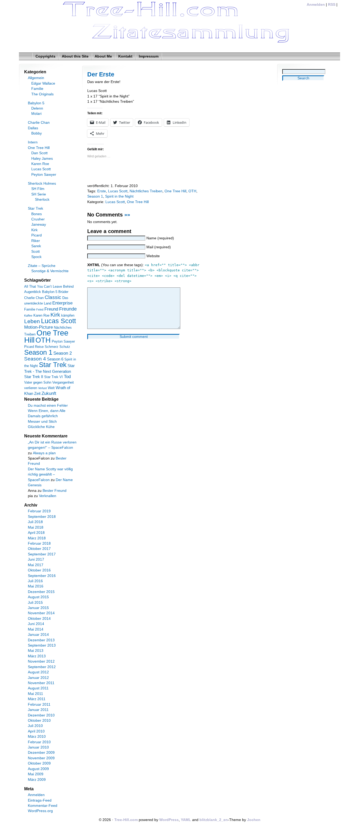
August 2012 (38, 672)
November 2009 (41, 758)
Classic (53, 297)
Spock (36, 257)
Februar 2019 (39, 511)
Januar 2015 (38, 608)
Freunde (68, 309)
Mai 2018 (35, 527)
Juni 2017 (36, 559)
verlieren (30, 388)
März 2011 (36, 699)
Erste (101, 191)
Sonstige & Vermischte (50, 271)
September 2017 (42, 554)
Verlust (42, 388)
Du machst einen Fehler (48, 405)
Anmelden (316, 5)
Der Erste (100, 74)
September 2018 (42, 517)
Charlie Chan (39, 123)
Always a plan (44, 453)
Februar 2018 (39, 543)
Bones (36, 214)
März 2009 (37, 780)
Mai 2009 (35, 774)
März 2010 (37, 737)
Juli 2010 (35, 726)
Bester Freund (54, 491)
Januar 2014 (38, 635)
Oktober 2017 (39, 549)
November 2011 (41, 683)
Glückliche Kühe (41, 427)
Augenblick (32, 292)
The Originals (42, 94)
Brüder (63, 292)
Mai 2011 (35, 694)
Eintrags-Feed (40, 800)
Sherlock (42, 200)
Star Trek (35, 208)
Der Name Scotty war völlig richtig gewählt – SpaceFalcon (50, 474)
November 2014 (41, 613)
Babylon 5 (36, 103)
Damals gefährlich (43, 416)
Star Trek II (33, 376)
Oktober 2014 (39, 619)
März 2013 (37, 656)
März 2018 (37, 538)
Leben (32, 321)
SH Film (37, 189)
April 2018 (36, 533)
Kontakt (125, 56)
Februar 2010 (39, 742)
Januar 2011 (38, 710)
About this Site (75, 56)
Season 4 (35, 359)
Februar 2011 (39, 704)
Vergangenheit (63, 382)
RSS (331, 5)
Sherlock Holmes (42, 183)
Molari (36, 114)
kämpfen (67, 315)
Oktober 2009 (39, 763)
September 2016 (42, 576)
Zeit (37, 393)
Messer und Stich (42, 422)
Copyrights (45, 56)
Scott (35, 252)
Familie (37, 89)
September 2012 (42, 667)
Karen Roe (40, 164)
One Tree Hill (175, 191)
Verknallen (47, 496)
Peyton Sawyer (43, 175)
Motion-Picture (38, 327)
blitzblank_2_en (213, 820)
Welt (51, 388)
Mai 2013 (35, 651)
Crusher (38, 219)
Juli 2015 (35, 603)
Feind (39, 309)
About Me (103, 56)
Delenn (37, 108)
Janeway (38, 224)
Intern (33, 142)
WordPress (169, 820)
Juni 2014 (36, 624)
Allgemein (36, 78)
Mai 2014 (35, 629)
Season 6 (55, 359)
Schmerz (51, 347)
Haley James (42, 159)
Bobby (36, 133)
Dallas (33, 128)
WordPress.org (40, 811)
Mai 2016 (35, 586)
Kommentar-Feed (42, 806)
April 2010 (36, 731)
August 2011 (38, 688)
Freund (51, 309)
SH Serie (38, 194)
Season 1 (95, 196)
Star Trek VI (53, 377)
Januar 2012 (38, 678)
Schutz (64, 347)
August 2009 (38, 769)
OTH (192, 191)
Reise (39, 347)
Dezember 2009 (41, 753)
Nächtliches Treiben (146, 191)
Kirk (34, 230)
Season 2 (62, 353)
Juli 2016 (35, 581)
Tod (67, 376)
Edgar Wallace (43, 83)
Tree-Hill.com (126, 820)
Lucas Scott (117, 191)
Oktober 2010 (39, 720)
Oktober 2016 (39, 570)
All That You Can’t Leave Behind (49, 286)
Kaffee (28, 315)
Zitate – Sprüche (41, 266)
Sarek (36, 246)
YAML (186, 820)
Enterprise (62, 303)
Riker (35, 241)
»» (127, 215)
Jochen (253, 820)
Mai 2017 (35, 565)
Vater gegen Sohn (37, 382)
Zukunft (49, 393)
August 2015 (38, 597)
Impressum (148, 56)
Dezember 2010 (41, 715)
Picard (36, 235)
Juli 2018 (35, 522)
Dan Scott (39, 153)
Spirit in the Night (119, 196)
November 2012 (41, 661)
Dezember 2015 (41, 592)
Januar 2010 (38, 747)
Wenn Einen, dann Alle (46, 411)
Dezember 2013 (41, 640)
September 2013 (42, 645)
